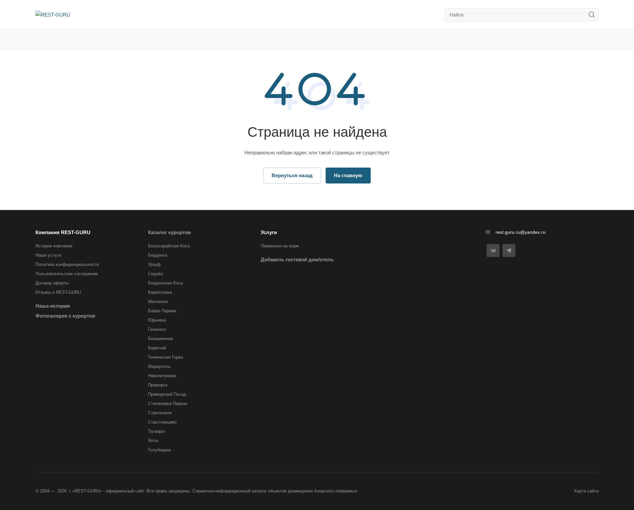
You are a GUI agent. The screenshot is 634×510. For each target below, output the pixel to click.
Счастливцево (162, 422)
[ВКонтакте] (493, 250)
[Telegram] (508, 250)
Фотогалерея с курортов (65, 316)
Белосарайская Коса (169, 245)
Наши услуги (48, 255)
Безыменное (160, 338)
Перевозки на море (280, 245)
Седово (155, 273)
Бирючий (157, 347)
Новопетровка (162, 375)
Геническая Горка (165, 357)
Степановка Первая (167, 403)
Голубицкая (159, 449)
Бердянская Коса (165, 282)
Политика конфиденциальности (67, 264)
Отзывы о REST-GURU (58, 292)
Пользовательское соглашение (66, 273)
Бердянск (157, 255)
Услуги (269, 232)
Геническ (157, 329)
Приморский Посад (167, 394)
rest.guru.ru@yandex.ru (521, 232)
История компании (53, 245)
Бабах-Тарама (162, 310)
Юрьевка (157, 320)
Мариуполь (159, 366)
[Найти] (593, 15)
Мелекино (158, 301)
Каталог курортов (169, 232)
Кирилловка (160, 292)
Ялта (153, 440)
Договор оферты (52, 282)
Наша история (52, 306)
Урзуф (154, 264)
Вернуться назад (292, 175)
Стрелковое (160, 412)
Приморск (158, 384)
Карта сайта (586, 490)
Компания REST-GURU (62, 232)
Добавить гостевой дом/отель (297, 259)
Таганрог (156, 431)
